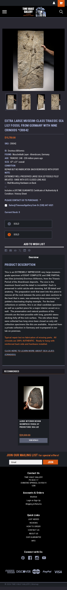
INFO (33, 541)
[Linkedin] (24, 250)
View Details (33, 440)
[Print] (15, 250)
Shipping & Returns (34, 504)
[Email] (10, 250)
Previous (4, 59)
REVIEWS (34, 523)
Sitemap (34, 584)
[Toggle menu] (4, 11)
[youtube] (44, 558)
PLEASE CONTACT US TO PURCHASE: (23, 200)
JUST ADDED (33, 519)
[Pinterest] (29, 250)
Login (29, 500)
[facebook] (30, 558)
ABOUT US (33, 534)
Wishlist (33, 497)
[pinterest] (23, 558)
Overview (33, 257)
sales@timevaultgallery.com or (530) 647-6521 (31, 205)
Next (62, 59)
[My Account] (54, 3)
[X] (20, 250)
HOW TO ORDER (33, 526)
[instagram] (37, 558)
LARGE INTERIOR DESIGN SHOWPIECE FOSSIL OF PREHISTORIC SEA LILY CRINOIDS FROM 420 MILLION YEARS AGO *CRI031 (31, 424)
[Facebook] (6, 250)
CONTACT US (33, 530)
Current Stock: (12, 212)
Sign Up (37, 500)
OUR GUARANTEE (33, 537)
